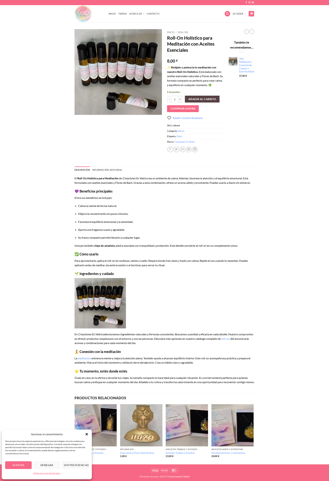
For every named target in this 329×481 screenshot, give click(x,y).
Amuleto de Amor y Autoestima (228, 452)
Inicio (112, 13)
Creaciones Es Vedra (184, 141)
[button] (86, 434)
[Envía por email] (182, 149)
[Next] (253, 434)
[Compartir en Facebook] (170, 149)
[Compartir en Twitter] (176, 149)
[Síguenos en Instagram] (249, 2)
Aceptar (18, 465)
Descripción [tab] (82, 170)
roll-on (225, 338)
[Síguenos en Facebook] (246, 2)
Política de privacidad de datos (46, 473)
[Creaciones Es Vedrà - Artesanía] (89, 13)
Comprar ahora (183, 108)
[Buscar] (227, 14)
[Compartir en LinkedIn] (195, 149)
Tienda (122, 13)
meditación (84, 358)
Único (179, 136)
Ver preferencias (76, 465)
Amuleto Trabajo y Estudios (180, 452)
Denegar (46, 465)
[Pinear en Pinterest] (189, 149)
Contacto (153, 13)
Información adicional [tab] (107, 170)
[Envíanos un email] (253, 2)
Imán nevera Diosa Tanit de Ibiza (137, 452)
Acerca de (135, 13)
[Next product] (246, 31)
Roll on (183, 32)
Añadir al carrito (202, 99)
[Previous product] (251, 31)
